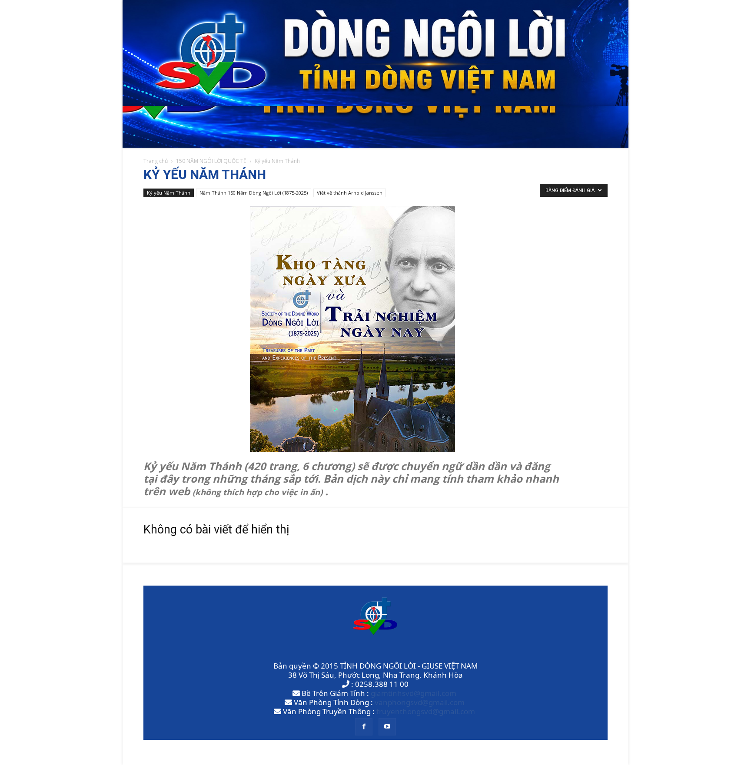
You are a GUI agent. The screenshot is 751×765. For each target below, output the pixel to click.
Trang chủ (155, 161)
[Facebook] (363, 726)
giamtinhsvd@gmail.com (413, 693)
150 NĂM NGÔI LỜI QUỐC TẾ (211, 161)
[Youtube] (387, 726)
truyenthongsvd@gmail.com (425, 711)
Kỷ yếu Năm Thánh (168, 192)
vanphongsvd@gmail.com (420, 702)
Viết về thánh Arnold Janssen (349, 192)
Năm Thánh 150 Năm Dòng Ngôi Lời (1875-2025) (253, 192)
